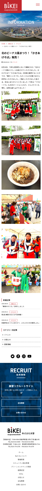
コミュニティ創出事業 (21, 463)
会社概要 (21, 403)
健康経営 (21, 470)
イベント (14, 62)
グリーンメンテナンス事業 (21, 466)
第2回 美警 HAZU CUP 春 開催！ (12, 315)
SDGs (21, 474)
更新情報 (7, 344)
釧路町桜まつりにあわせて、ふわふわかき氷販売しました (21, 323)
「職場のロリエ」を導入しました (13, 306)
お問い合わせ (21, 412)
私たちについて (21, 456)
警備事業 (21, 459)
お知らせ (13, 304)
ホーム (21, 452)
